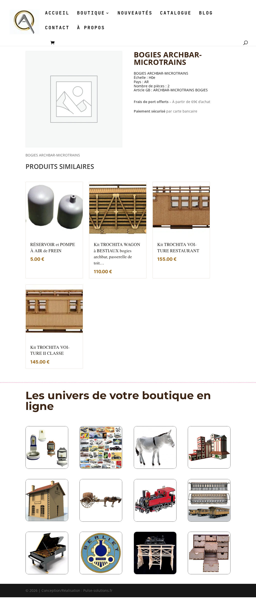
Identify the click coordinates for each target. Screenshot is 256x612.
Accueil (57, 13)
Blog (206, 13)
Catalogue (176, 13)
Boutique (91, 13)
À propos (91, 28)
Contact (57, 28)
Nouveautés (135, 13)
